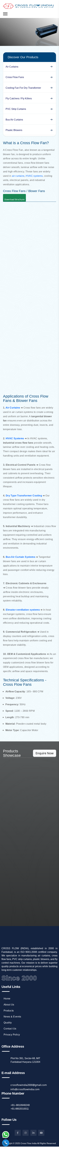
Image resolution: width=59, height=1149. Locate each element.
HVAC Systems (15, 438)
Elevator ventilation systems (23, 609)
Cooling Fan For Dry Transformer (23, 88)
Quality (8, 1022)
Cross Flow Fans (15, 77)
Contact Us (10, 1028)
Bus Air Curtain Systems (20, 557)
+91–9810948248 (20, 1105)
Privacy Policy (12, 1034)
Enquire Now (45, 753)
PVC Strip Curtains (16, 109)
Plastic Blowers (14, 130)
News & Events (12, 1016)
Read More (29, 778)
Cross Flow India (29, 1143)
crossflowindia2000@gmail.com (28, 1085)
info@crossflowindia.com (24, 1089)
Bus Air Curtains (14, 119)
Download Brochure (14, 199)
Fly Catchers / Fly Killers (19, 98)
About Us (9, 1004)
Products (9, 1010)
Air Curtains (12, 66)
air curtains (18, 176)
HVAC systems (34, 176)
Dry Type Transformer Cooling (24, 495)
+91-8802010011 (20, 1108)
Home (7, 998)
